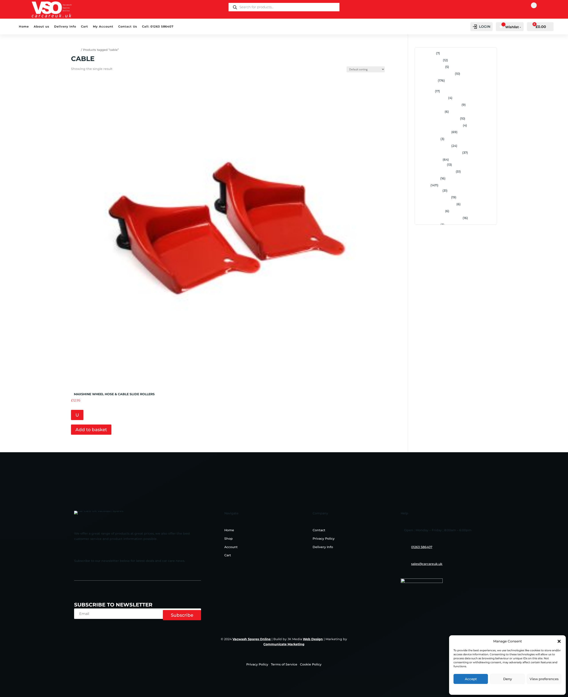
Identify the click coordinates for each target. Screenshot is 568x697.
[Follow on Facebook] (534, 5)
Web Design (313, 639)
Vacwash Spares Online (252, 639)
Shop (228, 539)
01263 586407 (421, 547)
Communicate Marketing (283, 644)
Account (231, 547)
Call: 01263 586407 (158, 26)
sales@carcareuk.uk (426, 564)
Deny (507, 679)
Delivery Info (65, 26)
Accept (471, 679)
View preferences (544, 679)
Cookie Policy (310, 664)
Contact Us (127, 26)
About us (41, 26)
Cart (84, 26)
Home (24, 26)
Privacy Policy (507, 688)
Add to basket (91, 429)
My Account (103, 26)
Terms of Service (284, 664)
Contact (319, 530)
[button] (559, 641)
